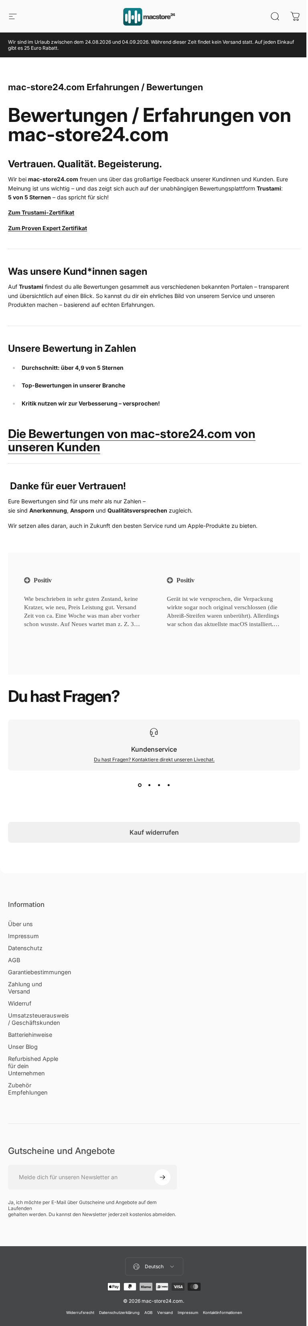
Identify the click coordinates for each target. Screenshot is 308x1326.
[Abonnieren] (162, 1177)
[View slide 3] (159, 785)
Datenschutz (25, 948)
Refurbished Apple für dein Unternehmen (33, 1066)
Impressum (23, 936)
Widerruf (19, 1003)
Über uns (20, 923)
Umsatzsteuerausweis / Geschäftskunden (38, 1019)
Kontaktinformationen (222, 1312)
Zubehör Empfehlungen (27, 1089)
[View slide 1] (139, 785)
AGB (14, 960)
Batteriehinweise (30, 1034)
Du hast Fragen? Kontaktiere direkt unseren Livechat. (154, 759)
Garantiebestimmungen (39, 972)
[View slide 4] (168, 785)
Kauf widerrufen (154, 832)
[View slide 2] (149, 785)
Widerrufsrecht (80, 1312)
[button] (36, 634)
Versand (165, 1312)
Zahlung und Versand (25, 988)
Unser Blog (23, 1046)
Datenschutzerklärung (119, 1312)
